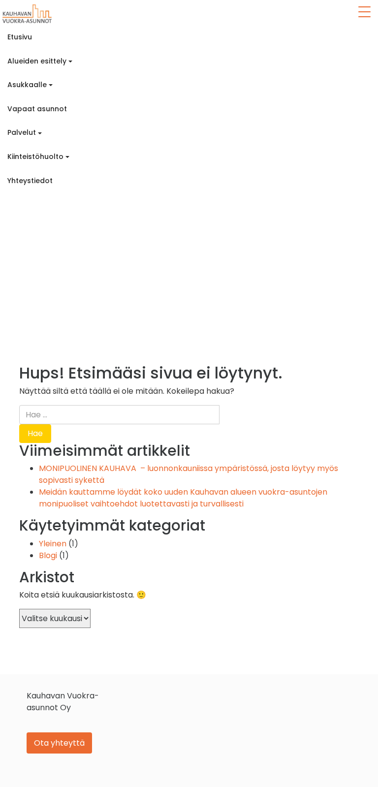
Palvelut (21, 132)
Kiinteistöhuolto (35, 156)
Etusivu (19, 37)
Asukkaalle (27, 85)
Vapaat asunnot (37, 109)
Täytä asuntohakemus (48, 204)
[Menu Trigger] (364, 12)
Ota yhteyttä (59, 743)
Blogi (48, 555)
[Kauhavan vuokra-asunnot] (27, 13)
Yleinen (52, 543)
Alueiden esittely (36, 61)
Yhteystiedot (30, 181)
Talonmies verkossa (41, 228)
